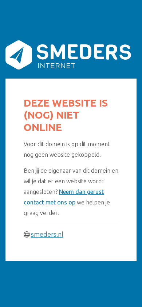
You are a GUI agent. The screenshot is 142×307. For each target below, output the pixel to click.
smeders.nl (47, 234)
